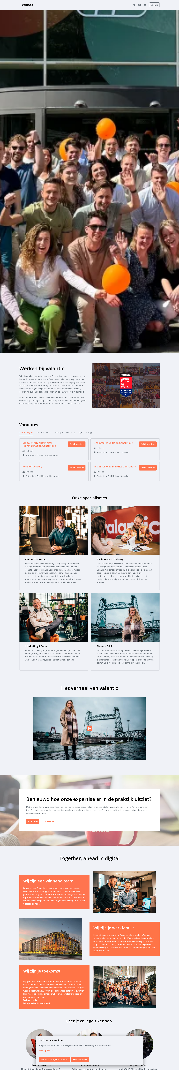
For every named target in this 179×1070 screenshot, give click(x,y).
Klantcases (33, 821)
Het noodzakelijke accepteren (54, 1059)
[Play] (89, 728)
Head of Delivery (32, 466)
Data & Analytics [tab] (43, 432)
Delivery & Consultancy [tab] (64, 432)
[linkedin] (134, 4)
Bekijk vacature (77, 444)
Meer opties (44, 1050)
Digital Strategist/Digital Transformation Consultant (39, 444)
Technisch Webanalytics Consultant (115, 466)
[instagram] (139, 4)
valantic (154, 5)
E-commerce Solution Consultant (113, 442)
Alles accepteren (80, 1059)
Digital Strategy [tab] (85, 432)
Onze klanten (49, 821)
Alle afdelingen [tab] (26, 432)
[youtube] (144, 4)
